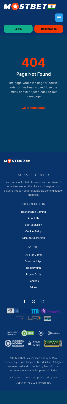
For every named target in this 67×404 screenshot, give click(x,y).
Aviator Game (33, 254)
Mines (33, 287)
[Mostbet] (30, 6)
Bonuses (33, 280)
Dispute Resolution (33, 237)
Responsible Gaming (33, 211)
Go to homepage (33, 108)
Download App (33, 261)
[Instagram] (42, 302)
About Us (33, 218)
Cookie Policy (33, 231)
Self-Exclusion (33, 224)
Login (18, 28)
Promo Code (33, 274)
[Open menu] (59, 17)
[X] (33, 302)
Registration (49, 28)
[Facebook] (25, 302)
